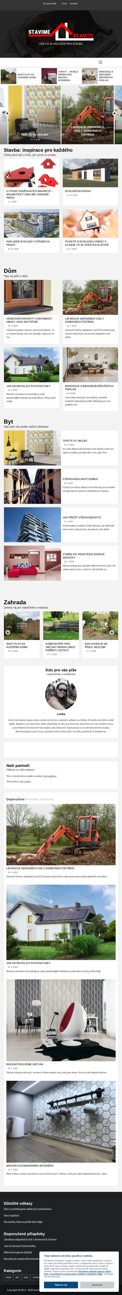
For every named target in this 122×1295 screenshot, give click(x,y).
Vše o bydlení (11, 1215)
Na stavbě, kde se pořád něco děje (23, 1222)
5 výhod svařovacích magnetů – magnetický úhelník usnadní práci (29, 194)
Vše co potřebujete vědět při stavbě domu (28, 1209)
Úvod (64, 3)
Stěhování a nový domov (80, 479)
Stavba (36, 1277)
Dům (26, 1277)
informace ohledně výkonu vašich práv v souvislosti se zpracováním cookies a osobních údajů (77, 1272)
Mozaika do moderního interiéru (30, 1165)
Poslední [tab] (32, 799)
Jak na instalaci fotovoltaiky (28, 386)
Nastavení (97, 1285)
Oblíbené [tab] (47, 799)
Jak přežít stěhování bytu (82, 517)
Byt (17, 1277)
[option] (20, 76)
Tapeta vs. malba (75, 440)
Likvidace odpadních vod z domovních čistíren (34, 131)
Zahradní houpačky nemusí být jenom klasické (99, 647)
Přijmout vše (61, 1285)
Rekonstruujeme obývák (25, 1064)
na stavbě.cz (49, 776)
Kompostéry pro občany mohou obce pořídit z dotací (21, 647)
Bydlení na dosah (78, 191)
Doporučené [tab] (15, 799)
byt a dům (25, 781)
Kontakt (74, 3)
